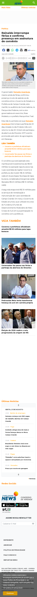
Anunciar (8, 545)
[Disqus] (18, 367)
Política (5, 29)
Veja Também (11, 220)
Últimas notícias (28, 8)
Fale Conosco (10, 555)
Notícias (31, 478)
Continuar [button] (10, 593)
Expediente (8, 540)
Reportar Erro (10, 560)
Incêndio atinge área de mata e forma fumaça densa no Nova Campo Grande (17, 432)
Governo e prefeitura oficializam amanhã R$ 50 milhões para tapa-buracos (18, 148)
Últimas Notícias (10, 401)
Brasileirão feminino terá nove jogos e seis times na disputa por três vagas (17, 446)
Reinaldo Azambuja (22, 92)
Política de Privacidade (14, 550)
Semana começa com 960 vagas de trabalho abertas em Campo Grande (17, 418)
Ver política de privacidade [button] (13, 588)
